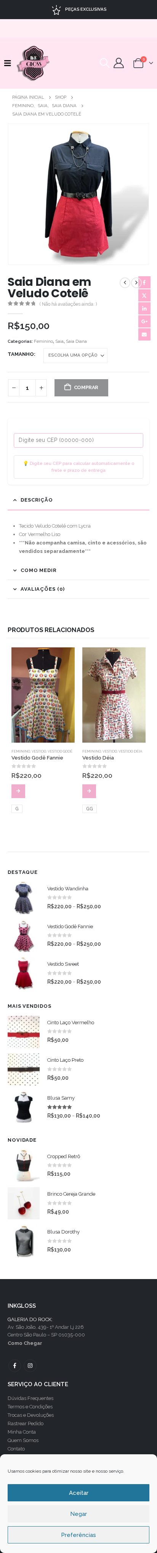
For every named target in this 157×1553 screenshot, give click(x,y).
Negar (78, 1514)
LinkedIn (144, 308)
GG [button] (89, 809)
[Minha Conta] (119, 63)
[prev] (125, 282)
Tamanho (21, 354)
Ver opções (18, 791)
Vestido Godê (60, 751)
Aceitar (78, 1492)
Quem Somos (23, 1440)
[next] (136, 282)
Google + (144, 321)
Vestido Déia (130, 751)
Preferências (78, 1535)
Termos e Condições (30, 1407)
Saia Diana (76, 341)
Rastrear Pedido (25, 1423)
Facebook (144, 282)
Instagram (30, 1365)
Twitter (144, 295)
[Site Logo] (34, 63)
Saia (59, 341)
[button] (9, 63)
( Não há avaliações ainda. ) (68, 304)
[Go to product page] (43, 695)
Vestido (39, 751)
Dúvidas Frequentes (30, 1398)
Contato (16, 1449)
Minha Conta (22, 1432)
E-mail (144, 334)
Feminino (43, 341)
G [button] (17, 809)
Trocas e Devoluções (31, 1415)
